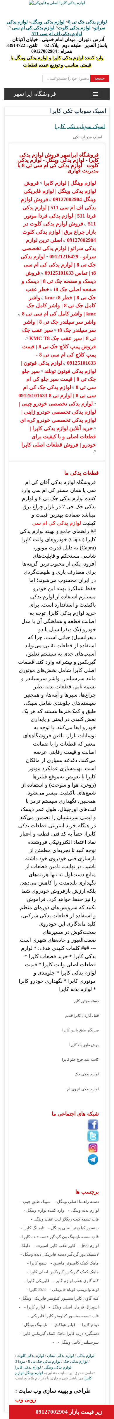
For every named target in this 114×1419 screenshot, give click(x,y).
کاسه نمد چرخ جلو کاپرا (80, 1059)
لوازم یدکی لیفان (60, 1355)
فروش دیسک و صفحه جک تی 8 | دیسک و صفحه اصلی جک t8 (59, 281)
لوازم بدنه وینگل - (83, 1210)
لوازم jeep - (89, 1245)
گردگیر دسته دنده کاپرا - (40, 1237)
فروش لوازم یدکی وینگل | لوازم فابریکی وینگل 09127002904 (60, 191)
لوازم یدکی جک (87, 1074)
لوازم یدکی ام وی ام (83, 1089)
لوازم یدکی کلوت (74, 27)
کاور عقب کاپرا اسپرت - (54, 1245)
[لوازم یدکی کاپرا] (57, 3)
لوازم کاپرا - (34, 1307)
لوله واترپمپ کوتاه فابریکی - (74, 1289)
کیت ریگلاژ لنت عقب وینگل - (55, 1219)
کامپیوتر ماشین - (65, 1263)
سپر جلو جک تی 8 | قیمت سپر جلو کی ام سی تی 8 (59, 379)
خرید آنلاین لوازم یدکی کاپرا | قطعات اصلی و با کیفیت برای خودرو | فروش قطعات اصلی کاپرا (58, 436)
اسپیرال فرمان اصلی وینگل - (74, 1307)
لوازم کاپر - (63, 1281)
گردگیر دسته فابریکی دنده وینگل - (49, 1254)
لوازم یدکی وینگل (48, 21)
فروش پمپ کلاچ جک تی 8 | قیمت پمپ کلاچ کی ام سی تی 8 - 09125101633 (59, 355)
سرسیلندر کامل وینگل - (78, 1342)
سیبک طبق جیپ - (35, 1201)
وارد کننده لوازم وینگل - (44, 1210)
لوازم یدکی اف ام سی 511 (57, 33)
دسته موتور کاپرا (85, 1001)
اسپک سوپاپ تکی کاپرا (80, 126)
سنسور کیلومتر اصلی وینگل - (73, 1228)
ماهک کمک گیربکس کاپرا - (43, 1333)
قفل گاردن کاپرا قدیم (82, 1015)
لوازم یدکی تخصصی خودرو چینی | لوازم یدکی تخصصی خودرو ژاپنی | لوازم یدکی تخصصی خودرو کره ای (57, 412)
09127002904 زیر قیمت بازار (69, 1412)
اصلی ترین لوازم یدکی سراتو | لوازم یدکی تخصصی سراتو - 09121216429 (59, 248)
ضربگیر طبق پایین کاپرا (80, 1030)
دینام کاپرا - (89, 1325)
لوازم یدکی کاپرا (28, 1367)
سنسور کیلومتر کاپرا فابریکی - (54, 1316)
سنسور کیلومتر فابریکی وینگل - (46, 1298)
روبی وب (25, 1399)
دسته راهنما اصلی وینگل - (76, 1201)
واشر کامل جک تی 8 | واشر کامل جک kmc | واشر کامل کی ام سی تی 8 (58, 306)
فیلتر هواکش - (63, 1325)
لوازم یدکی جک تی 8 (87, 21)
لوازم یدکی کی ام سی (33, 27)
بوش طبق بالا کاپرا (84, 1045)
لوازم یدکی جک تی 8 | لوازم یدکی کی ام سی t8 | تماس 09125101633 (58, 265)
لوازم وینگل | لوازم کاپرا (69, 183)
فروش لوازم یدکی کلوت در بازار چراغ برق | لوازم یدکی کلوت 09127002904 (59, 232)
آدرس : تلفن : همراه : (56, 45)
